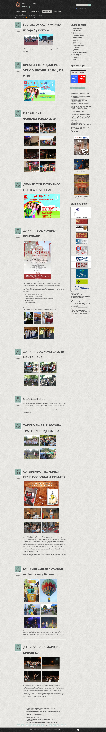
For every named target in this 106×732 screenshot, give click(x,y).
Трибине (76, 47)
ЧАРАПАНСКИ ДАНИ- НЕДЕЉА (34, 714)
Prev (23, 725)
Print (17, 31)
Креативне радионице (80, 52)
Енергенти (32, 15)
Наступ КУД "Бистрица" (32, 717)
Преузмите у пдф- (80, 198)
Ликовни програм (78, 45)
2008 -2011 (75, 81)
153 (35, 725)
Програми (47, 11)
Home (24, 17)
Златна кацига (59, 11)
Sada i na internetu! (81, 217)
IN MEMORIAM (29, 713)
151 (27, 725)
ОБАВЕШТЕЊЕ (34, 398)
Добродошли (35, 11)
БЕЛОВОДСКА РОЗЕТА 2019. (33, 709)
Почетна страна (22, 11)
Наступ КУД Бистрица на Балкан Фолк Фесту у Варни (40, 708)
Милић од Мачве (78, 44)
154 (38, 725)
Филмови (76, 39)
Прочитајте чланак (81, 196)
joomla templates (58, 729)
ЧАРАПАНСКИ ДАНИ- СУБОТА (34, 716)
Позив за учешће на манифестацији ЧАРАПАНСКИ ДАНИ (41, 722)
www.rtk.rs (85, 211)
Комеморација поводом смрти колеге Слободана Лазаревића (43, 711)
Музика (75, 40)
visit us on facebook (82, 8)
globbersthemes (50, 729)
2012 (82, 80)
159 (58, 725)
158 (54, 725)
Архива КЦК (74, 77)
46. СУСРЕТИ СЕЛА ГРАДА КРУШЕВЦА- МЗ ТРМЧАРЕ (40, 719)
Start (18, 725)
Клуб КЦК (76, 42)
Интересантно (77, 50)
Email (19, 31)
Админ (41, 15)
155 (42, 725)
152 (31, 725)
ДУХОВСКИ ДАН (30, 720)
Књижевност (77, 33)
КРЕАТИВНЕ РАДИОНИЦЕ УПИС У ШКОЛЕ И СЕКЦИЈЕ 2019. (43, 70)
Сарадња (76, 49)
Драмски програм (78, 35)
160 (62, 725)
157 (50, 725)
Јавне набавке (21, 15)
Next (66, 725)
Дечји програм (77, 37)
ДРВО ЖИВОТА (81, 171)
